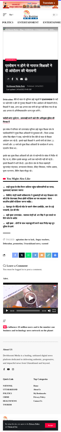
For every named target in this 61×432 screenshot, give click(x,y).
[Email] (21, 79)
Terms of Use (12, 427)
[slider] (28, 310)
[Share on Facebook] (12, 79)
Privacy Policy (34, 424)
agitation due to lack (25, 239)
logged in (19, 269)
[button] (50, 425)
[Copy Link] (48, 255)
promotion (18, 243)
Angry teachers (42, 239)
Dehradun (7, 243)
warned (45, 243)
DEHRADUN (11, 60)
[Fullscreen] (54, 310)
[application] (30, 298)
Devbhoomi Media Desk (16, 86)
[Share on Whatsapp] (28, 255)
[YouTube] (8, 369)
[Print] (26, 79)
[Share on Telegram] (35, 255)
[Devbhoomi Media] (30, 14)
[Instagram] (13, 369)
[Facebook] (4, 369)
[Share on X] (17, 79)
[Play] (6, 310)
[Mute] (49, 310)
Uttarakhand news (32, 243)
